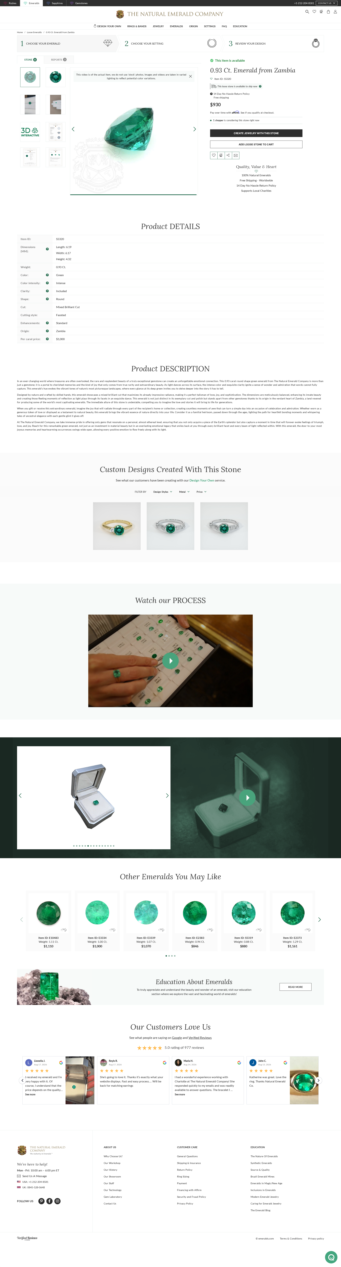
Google (177, 1038)
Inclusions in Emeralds (263, 1189)
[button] (194, 129)
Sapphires (57, 3)
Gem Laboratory (113, 1196)
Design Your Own (202, 480)
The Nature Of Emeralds (264, 1156)
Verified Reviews (200, 1038)
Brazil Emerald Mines (262, 1176)
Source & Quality (260, 1169)
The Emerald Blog (260, 1210)
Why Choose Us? (113, 1156)
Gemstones (81, 3)
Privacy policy (316, 1238)
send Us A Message (34, 1176)
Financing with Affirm (189, 1189)
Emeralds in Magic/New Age (266, 1183)
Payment (182, 1183)
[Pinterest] (41, 1201)
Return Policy (184, 1169)
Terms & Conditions (291, 1238)
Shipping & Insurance (189, 1162)
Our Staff (109, 1183)
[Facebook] (49, 1201)
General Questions (187, 1156)
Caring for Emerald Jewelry (266, 1203)
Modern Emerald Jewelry (265, 1196)
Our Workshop (112, 1162)
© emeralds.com (265, 1238)
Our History (110, 1169)
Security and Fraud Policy (191, 1196)
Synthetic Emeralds (261, 1162)
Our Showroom (112, 1176)
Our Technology (112, 1189)
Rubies (12, 3)
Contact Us (110, 1203)
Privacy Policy (185, 1203)
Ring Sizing (183, 1176)
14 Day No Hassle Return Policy (231, 93)
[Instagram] (57, 1201)
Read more (300, 987)
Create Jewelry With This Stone (256, 133)
